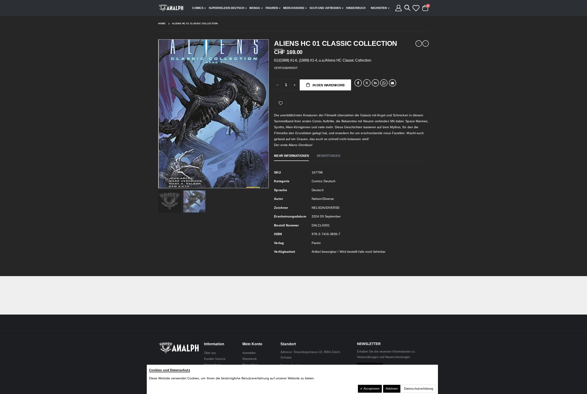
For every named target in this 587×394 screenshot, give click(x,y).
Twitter (367, 83)
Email (392, 83)
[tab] (291, 156)
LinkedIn (375, 83)
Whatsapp (384, 83)
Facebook (358, 83)
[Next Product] (425, 43)
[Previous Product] (418, 43)
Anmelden (249, 353)
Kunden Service (214, 359)
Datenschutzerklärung (418, 388)
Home (162, 23)
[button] (264, 184)
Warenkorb (249, 359)
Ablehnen (391, 388)
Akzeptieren (371, 388)
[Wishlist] (416, 8)
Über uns (210, 353)
